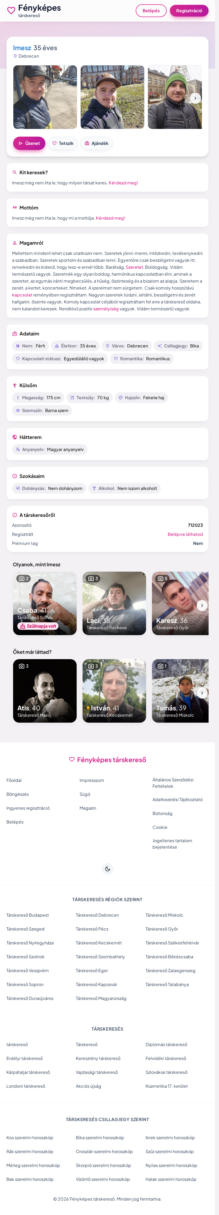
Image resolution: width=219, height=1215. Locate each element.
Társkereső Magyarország (101, 998)
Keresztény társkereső (98, 1058)
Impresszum (92, 780)
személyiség (106, 308)
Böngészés (17, 794)
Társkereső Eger (92, 970)
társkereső (17, 1044)
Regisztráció (189, 10)
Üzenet (29, 143)
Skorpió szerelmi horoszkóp (103, 1165)
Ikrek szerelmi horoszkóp (170, 1137)
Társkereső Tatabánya (167, 984)
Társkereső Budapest (27, 915)
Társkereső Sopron (25, 984)
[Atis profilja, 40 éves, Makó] (45, 691)
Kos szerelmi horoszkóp (29, 1137)
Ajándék (96, 143)
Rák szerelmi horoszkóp (29, 1151)
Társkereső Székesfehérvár (172, 942)
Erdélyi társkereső (24, 1058)
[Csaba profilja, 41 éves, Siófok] (45, 603)
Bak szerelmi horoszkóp (30, 1179)
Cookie (159, 827)
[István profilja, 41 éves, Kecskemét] (114, 691)
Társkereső (86, 1044)
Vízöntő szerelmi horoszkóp (103, 1179)
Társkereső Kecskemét (99, 942)
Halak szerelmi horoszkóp (171, 1179)
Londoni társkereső (25, 1086)
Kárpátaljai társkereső (28, 1072)
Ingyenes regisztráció (28, 808)
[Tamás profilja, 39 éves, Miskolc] (184, 691)
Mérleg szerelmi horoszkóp (33, 1165)
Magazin (88, 808)
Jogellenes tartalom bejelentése (172, 844)
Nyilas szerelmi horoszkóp (171, 1165)
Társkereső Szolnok (25, 956)
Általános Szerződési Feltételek (173, 783)
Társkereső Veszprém (27, 970)
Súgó (85, 794)
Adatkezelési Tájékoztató (177, 799)
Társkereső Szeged (25, 929)
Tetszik (62, 143)
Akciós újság (88, 1086)
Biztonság (162, 813)
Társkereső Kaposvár (96, 984)
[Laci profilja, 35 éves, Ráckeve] (114, 603)
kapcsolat (22, 295)
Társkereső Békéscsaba (169, 956)
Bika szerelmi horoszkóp (100, 1137)
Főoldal (14, 780)
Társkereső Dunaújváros (29, 998)
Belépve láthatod (185, 534)
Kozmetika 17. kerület (167, 1086)
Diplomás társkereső (166, 1044)
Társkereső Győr (162, 929)
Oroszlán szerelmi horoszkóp (104, 1151)
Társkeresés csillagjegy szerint (107, 1119)
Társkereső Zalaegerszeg (170, 970)
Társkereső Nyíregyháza (30, 942)
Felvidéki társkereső (166, 1058)
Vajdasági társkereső (97, 1072)
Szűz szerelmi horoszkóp (170, 1151)
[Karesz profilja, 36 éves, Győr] (184, 603)
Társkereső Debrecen (97, 915)
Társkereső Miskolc (164, 915)
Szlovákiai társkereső (166, 1072)
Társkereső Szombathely (100, 956)
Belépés (151, 10)
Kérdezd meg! (123, 182)
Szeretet (134, 267)
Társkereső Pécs (92, 929)
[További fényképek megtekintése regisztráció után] (45, 97)
